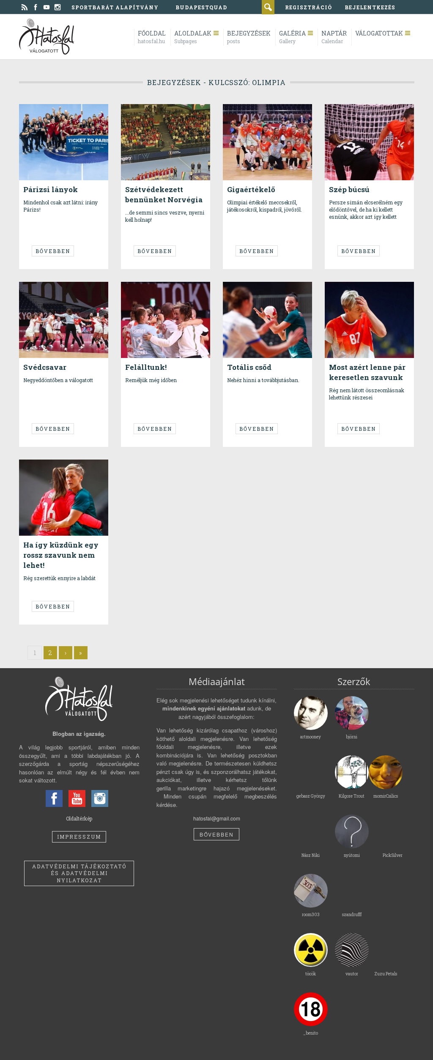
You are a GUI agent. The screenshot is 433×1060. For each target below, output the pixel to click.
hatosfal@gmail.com (216, 818)
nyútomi (47, 102)
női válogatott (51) (63, 117)
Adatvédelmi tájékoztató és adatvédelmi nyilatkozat (79, 873)
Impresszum (79, 836)
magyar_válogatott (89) (166, 114)
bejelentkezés (370, 7)
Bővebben (53, 251)
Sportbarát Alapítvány (115, 7)
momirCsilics (154, 102)
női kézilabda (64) (58, 114)
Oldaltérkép (79, 818)
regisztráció (308, 7)
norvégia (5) (153, 127)
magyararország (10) (163, 121)
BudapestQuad (201, 7)
